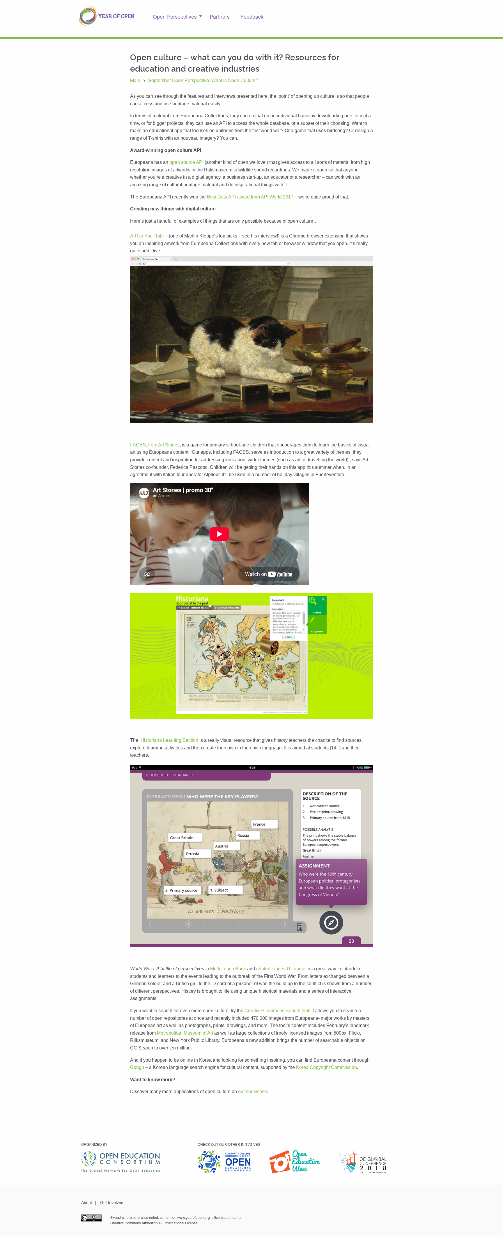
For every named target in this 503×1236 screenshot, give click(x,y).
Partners (220, 16)
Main (135, 80)
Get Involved (111, 1202)
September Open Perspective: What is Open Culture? (203, 80)
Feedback (251, 16)
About (86, 1202)
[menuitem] (176, 16)
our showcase (252, 1091)
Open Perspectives (175, 16)
